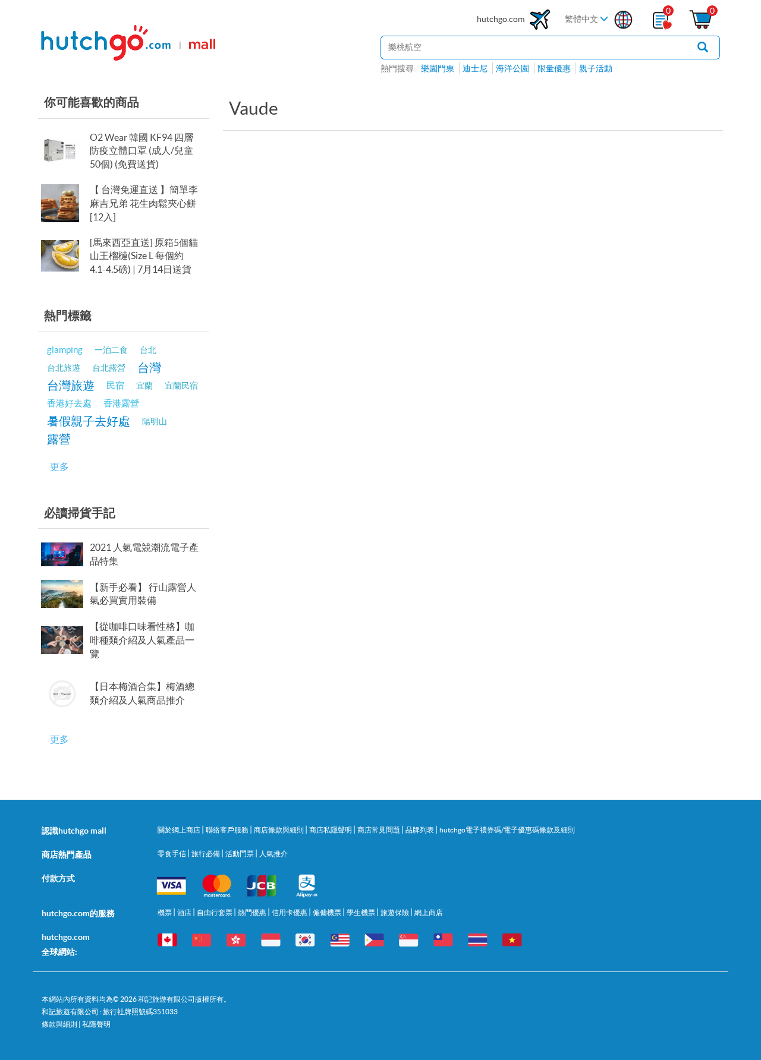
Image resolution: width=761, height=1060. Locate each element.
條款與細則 (59, 1024)
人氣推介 (273, 853)
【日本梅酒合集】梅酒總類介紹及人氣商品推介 (142, 693)
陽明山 (154, 421)
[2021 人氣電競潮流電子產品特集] (64, 554)
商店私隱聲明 (331, 830)
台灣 (149, 367)
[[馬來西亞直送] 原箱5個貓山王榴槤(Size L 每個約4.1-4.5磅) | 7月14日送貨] (64, 256)
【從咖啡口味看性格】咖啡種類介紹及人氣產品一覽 (142, 640)
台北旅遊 (63, 368)
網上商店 (428, 912)
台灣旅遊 (71, 385)
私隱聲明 (96, 1024)
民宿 (115, 385)
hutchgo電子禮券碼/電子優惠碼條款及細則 (507, 830)
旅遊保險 (395, 912)
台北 (148, 350)
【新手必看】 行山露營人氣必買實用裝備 (143, 594)
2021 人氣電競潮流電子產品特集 (144, 554)
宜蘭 (144, 385)
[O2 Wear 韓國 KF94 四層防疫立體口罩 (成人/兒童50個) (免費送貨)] (64, 151)
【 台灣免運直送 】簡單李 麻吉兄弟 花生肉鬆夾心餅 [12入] (144, 203)
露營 (59, 439)
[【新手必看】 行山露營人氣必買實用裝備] (64, 594)
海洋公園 (512, 68)
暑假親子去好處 (88, 421)
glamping (65, 350)
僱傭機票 (327, 912)
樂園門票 (437, 68)
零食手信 (172, 853)
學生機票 (361, 912)
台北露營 (108, 368)
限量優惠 (554, 68)
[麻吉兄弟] (64, 203)
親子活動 (595, 68)
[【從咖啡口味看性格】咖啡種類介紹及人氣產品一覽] (64, 640)
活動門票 (240, 853)
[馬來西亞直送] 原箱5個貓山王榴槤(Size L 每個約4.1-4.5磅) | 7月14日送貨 (144, 256)
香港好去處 (69, 403)
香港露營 (121, 403)
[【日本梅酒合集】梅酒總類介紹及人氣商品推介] (64, 694)
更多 (59, 466)
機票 (165, 912)
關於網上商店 (180, 830)
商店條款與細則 (279, 830)
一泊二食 (111, 350)
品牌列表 (420, 830)
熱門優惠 (253, 912)
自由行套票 (215, 912)
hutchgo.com (501, 19)
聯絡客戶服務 (228, 830)
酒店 (185, 912)
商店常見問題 (379, 830)
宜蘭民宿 (181, 385)
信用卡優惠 (290, 912)
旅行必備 (206, 853)
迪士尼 (475, 68)
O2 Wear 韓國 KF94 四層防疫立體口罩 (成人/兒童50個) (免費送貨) (141, 151)
